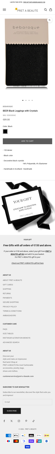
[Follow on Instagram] (18, 421)
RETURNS (7, 293)
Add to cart (27, 141)
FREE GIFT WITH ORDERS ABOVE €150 (34, 2)
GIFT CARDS (8, 285)
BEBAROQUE (8, 107)
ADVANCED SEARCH (11, 342)
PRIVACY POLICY (10, 307)
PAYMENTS (7, 298)
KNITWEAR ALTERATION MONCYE (16, 338)
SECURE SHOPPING (11, 302)
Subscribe (12, 411)
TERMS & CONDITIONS (12, 311)
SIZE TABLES (8, 333)
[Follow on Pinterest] (26, 421)
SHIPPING (7, 289)
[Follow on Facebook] (4, 421)
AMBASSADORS (9, 315)
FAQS (5, 329)
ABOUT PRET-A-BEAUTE (12, 280)
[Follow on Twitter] (11, 421)
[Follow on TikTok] (33, 421)
